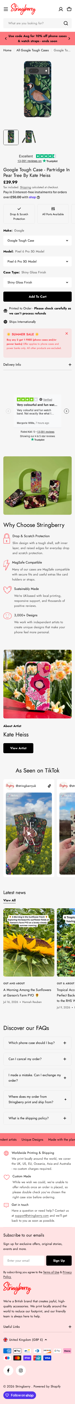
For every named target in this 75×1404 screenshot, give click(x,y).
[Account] (60, 9)
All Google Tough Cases (32, 50)
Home (7, 50)
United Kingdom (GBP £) (26, 1339)
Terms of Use (51, 1272)
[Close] (67, 333)
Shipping (25, 187)
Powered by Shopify (47, 1386)
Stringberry (23, 1386)
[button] (5, 38)
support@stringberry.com (32, 1215)
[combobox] (37, 23)
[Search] (65, 23)
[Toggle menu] (5, 9)
